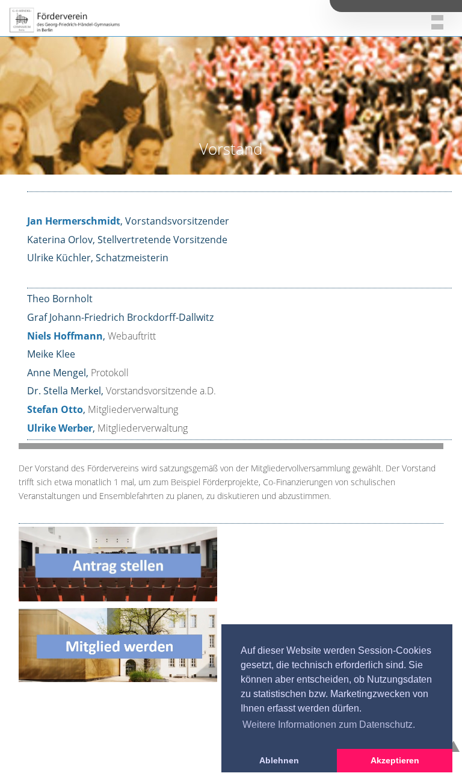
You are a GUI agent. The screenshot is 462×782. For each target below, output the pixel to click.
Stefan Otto (55, 409)
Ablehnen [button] (279, 760)
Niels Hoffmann (65, 336)
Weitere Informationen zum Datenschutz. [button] (328, 724)
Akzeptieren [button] (395, 760)
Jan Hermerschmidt (73, 221)
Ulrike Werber (60, 428)
